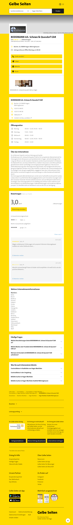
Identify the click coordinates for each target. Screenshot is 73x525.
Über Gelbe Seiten (44, 455)
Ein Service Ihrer (45, 518)
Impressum (12, 512)
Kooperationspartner (15, 477)
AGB (29, 515)
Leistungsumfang (14, 412)
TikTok (39, 484)
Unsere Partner (15, 473)
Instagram (41, 477)
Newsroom (41, 459)
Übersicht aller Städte (15, 464)
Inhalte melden (13, 518)
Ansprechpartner (14, 459)
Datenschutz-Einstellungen (17, 515)
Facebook (40, 479)
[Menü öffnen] (63, 4)
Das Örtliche (13, 482)
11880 (20, 241)
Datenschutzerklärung (25, 512)
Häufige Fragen (13, 462)
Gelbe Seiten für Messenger (46, 464)
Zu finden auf (43, 473)
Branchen (12, 404)
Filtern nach (57, 234)
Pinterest (40, 482)
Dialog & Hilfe (14, 455)
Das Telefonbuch (14, 479)
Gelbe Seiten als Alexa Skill (46, 467)
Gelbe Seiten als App (44, 462)
